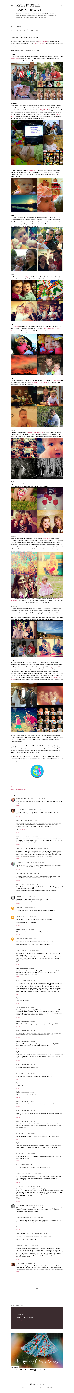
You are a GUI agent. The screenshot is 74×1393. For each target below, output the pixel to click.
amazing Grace (42, 41)
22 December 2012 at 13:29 (28, 1121)
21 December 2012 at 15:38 (31, 884)
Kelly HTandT (57, 380)
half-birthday (24, 277)
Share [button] (12, 786)
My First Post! (25, 1317)
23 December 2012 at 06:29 (36, 1205)
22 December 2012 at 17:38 (35, 1174)
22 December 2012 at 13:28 (28, 1110)
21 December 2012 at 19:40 (30, 938)
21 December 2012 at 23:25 (27, 968)
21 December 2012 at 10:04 (34, 809)
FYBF (16, 789)
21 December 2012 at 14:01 (32, 873)
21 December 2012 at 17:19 (29, 916)
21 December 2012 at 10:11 (31, 836)
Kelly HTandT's (47, 484)
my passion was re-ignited (39, 382)
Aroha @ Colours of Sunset (24, 848)
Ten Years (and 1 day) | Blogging (29, 1369)
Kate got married (53, 667)
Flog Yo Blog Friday (40, 43)
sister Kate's (15, 58)
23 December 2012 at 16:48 (41, 1233)
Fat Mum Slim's (30, 170)
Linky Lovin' (23, 789)
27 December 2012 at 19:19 (31, 1245)
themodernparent (22, 1205)
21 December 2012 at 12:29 (37, 862)
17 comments (24, 1320)
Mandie (18, 896)
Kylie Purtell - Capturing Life (29, 7)
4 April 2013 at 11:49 (30, 1263)
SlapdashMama (21, 809)
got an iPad (15, 326)
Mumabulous (20, 873)
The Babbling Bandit (22, 1217)
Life (19, 789)
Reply (18, 805)
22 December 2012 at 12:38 (28, 998)
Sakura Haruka (23, 829)
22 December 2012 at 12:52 (27, 1007)
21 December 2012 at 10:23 (41, 848)
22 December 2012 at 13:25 (28, 1052)
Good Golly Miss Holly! (23, 798)
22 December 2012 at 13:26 (28, 1064)
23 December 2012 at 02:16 (33, 1186)
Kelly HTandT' (44, 110)
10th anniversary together (35, 432)
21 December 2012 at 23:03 (32, 950)
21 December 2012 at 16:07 (30, 907)
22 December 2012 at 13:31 (27, 1164)
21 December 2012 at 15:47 (28, 896)
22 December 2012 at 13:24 (28, 1030)
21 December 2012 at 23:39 (28, 980)
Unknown (19, 907)
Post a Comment (19, 1373)
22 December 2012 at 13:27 (28, 1092)
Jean (17, 968)
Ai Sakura (19, 820)
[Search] (62, 5)
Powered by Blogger (38, 1384)
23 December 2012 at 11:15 (36, 1217)
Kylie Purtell (20, 1263)
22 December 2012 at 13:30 (28, 1143)
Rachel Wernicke (21, 1174)
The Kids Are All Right (23, 862)
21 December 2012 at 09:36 (38, 798)
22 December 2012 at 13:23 (28, 1021)
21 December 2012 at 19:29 (27, 929)
